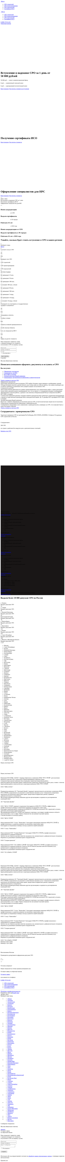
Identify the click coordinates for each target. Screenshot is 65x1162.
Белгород (10, 1006)
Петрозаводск (11, 1073)
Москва (9, 1056)
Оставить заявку (5, 974)
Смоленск (10, 1090)
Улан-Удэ (10, 1102)
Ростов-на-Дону (12, 1078)
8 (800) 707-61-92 (5, 22)
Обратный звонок (6, 23)
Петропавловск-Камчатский (15, 1075)
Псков (9, 1076)
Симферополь (11, 1088)
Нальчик (9, 1060)
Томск (9, 1098)
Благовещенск (11, 1009)
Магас (2, 246)
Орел (8, 1067)
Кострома (10, 1040)
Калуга (9, 1035)
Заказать (3, 536)
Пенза (9, 1070)
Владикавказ (11, 1015)
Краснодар (10, 1041)
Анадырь (10, 1000)
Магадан (9, 1050)
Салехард (10, 1081)
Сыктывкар (10, 1093)
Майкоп (9, 1053)
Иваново (10, 1026)
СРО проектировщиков (11, 6)
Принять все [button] (4, 1160)
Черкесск (10, 1113)
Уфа (8, 1105)
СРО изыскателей (9, 7)
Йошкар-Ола (11, 1031)
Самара (9, 1082)
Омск (9, 1066)
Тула (8, 1099)
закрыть (3, 1129)
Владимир (10, 1017)
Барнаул (9, 1005)
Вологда (9, 1020)
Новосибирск (11, 1064)
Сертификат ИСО (9, 9)
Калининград (11, 1034)
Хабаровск (10, 1107)
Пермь (9, 1072)
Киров (9, 1038)
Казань (9, 1032)
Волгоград (10, 1018)
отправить (4, 1151)
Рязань (9, 1079)
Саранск (9, 1085)
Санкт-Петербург (12, 1084)
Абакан (9, 999)
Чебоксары (10, 1110)
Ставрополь (10, 1092)
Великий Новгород (13, 1012)
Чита (8, 1114)
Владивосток (11, 1014)
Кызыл (9, 1047)
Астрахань (10, 1003)
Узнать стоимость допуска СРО (10, 380)
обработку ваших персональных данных (40, 1156)
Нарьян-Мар (11, 1061)
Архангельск (11, 1002)
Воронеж (10, 1021)
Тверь (9, 1096)
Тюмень (9, 1101)
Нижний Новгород (12, 1063)
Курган (9, 1044)
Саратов (9, 1087)
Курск (9, 1046)
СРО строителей (9, 4)
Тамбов (9, 1095)
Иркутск (9, 1029)
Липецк (9, 1049)
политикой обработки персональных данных (10, 353)
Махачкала (10, 1055)
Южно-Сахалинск (12, 1117)
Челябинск (10, 1111)
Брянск (9, 1011)
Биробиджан (11, 1008)
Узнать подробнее (6, 534)
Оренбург (10, 1069)
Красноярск (10, 1043)
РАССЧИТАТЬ (5, 356)
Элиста (9, 1116)
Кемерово (10, 1037)
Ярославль (10, 1121)
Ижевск (9, 1027)
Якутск (9, 1119)
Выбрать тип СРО (6, 431)
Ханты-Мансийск (12, 1108)
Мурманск (10, 1058)
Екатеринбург (11, 1024)
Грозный (9, 1023)
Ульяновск (10, 1104)
